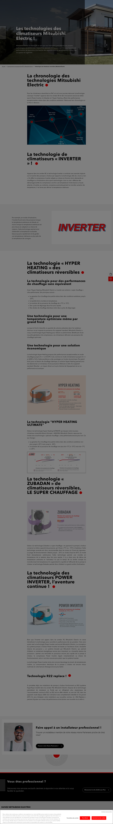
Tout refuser (85, 818)
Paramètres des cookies (72, 818)
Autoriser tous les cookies (98, 818)
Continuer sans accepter (106, 811)
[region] (56, 817)
